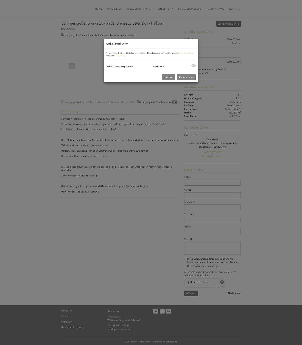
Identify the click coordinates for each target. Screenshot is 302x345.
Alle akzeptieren (186, 77)
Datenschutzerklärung (186, 53)
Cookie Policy (120, 55)
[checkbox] (193, 65)
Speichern (168, 77)
